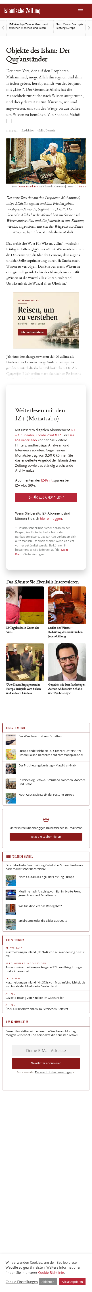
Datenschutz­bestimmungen (53, 1072)
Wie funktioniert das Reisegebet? (40, 906)
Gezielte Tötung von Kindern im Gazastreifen (35, 998)
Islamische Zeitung (21, 11)
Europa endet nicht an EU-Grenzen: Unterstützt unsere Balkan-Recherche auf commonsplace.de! (51, 753)
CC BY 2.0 (80, 186)
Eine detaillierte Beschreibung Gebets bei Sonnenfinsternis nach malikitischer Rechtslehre (44, 867)
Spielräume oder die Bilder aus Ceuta (43, 921)
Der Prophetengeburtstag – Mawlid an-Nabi (47, 765)
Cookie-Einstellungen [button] (22, 1281)
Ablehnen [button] (48, 1282)
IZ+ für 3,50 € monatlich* (46, 497)
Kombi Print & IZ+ (49, 435)
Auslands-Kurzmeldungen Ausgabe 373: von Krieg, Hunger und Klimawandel (44, 969)
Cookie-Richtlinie (51, 1272)
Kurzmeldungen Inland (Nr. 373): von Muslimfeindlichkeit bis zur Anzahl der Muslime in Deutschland (45, 984)
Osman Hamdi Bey (28, 186)
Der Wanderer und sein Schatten (40, 736)
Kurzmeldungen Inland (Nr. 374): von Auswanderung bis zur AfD (45, 954)
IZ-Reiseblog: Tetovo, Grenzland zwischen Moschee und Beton (28, 26)
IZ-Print (46, 480)
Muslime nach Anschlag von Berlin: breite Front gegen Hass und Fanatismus (50, 893)
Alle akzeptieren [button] (72, 1282)
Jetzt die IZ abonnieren (46, 837)
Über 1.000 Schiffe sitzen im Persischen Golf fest (37, 1009)
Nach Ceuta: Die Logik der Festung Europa (72, 26)
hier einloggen (51, 518)
